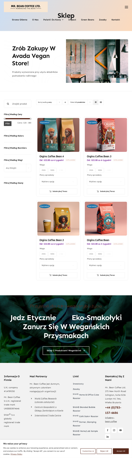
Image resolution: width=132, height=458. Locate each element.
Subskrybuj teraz (60, 191)
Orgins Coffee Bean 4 (51, 156)
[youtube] (120, 430)
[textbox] (17, 168)
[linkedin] (107, 436)
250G (43, 170)
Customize (87, 451)
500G (52, 170)
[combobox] (17, 168)
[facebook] (107, 430)
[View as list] (100, 102)
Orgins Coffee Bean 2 (51, 240)
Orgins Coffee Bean (98, 240)
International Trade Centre (48, 415)
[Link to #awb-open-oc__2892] (126, 7)
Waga (42, 165)
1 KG (61, 170)
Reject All (104, 451)
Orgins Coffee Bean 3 (99, 156)
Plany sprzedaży (47, 175)
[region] (66, 449)
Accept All (121, 451)
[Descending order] (65, 102)
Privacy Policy (16, 454)
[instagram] (114, 430)
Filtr (7, 123)
